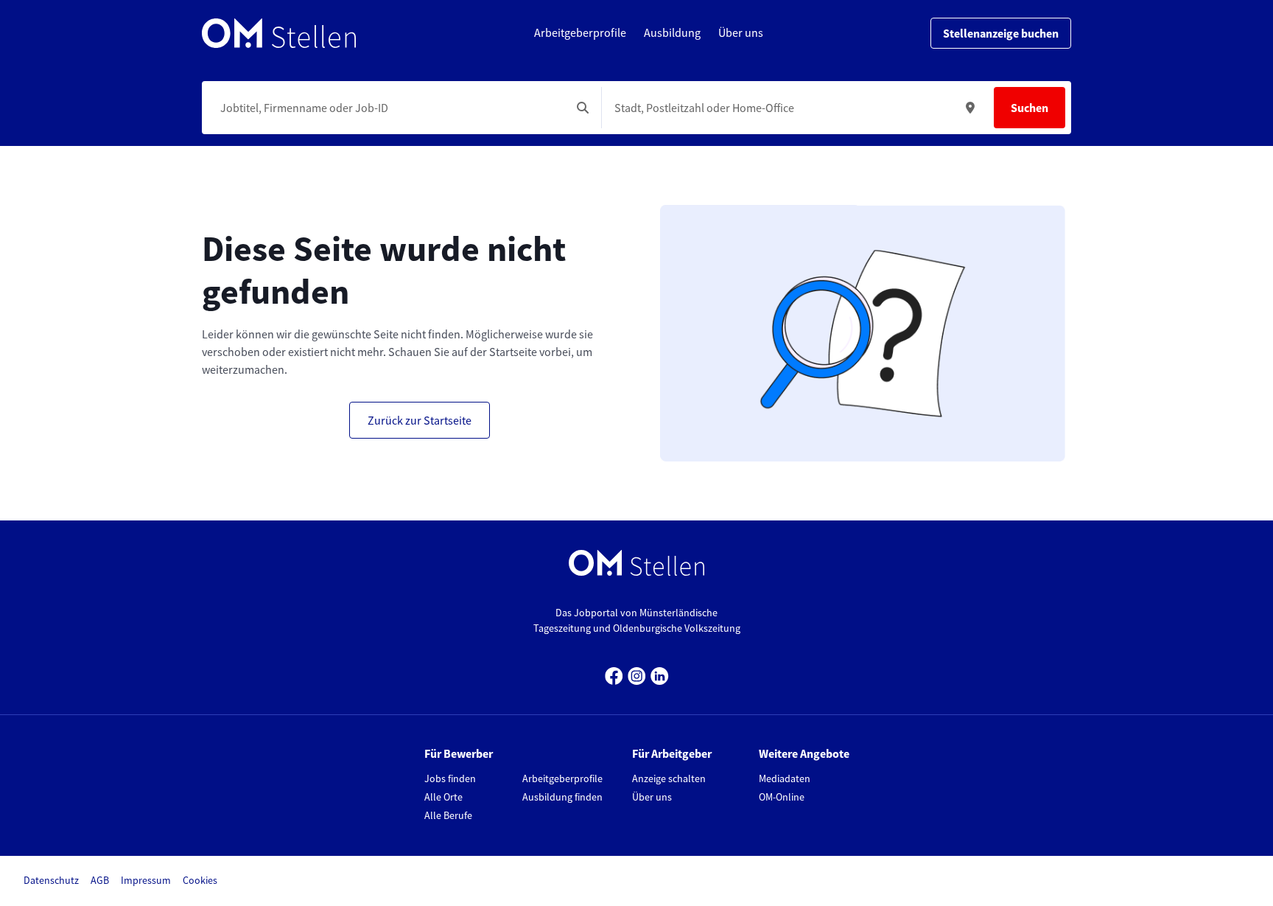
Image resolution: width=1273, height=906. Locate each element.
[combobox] (389, 107)
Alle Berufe (448, 815)
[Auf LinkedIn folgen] (659, 674)
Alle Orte (443, 797)
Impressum (146, 880)
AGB (100, 880)
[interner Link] (279, 33)
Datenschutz (51, 880)
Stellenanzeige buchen (1001, 33)
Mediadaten (784, 778)
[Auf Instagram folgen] (637, 674)
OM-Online (781, 797)
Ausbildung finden (562, 797)
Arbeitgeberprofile (562, 778)
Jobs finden (450, 778)
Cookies (200, 880)
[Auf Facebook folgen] (614, 674)
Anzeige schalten (669, 778)
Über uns (652, 797)
